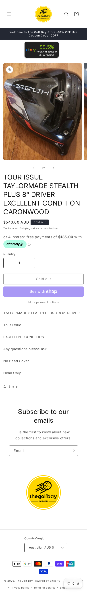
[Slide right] (53, 168)
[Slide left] (34, 168)
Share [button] (13, 386)
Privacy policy (20, 587)
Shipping (25, 228)
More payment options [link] (43, 302)
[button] (9, 14)
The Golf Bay (24, 580)
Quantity (9, 254)
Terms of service (44, 587)
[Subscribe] (73, 451)
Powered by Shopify (47, 580)
